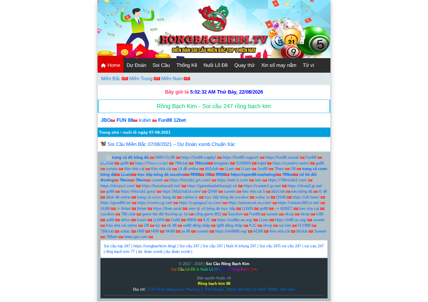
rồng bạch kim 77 (120, 251)
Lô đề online (188, 169)
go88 (124, 163)
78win (279, 169)
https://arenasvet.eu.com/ (249, 203)
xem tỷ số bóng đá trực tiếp (211, 208)
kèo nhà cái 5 (253, 191)
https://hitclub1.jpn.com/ (190, 180)
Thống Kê (186, 65)
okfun (125, 220)
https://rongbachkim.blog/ (154, 246)
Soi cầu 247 (189, 246)
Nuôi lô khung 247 (241, 246)
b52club (107, 163)
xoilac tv (262, 197)
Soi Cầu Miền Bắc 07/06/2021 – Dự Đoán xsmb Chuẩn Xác (171, 144)
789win (112, 237)
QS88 (212, 191)
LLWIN (247, 208)
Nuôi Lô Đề (216, 65)
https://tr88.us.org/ (290, 220)
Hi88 (140, 231)
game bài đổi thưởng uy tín (165, 214)
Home (113, 65)
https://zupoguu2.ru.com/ (200, 203)
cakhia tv (190, 197)
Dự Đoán (136, 65)
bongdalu (221, 163)
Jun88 (262, 169)
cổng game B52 (208, 214)
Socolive (235, 214)
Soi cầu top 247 (117, 246)
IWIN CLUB (165, 157)
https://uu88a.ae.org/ (234, 220)
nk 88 (171, 225)
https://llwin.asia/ (167, 208)
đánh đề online (118, 197)
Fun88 (311, 157)
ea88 (110, 220)
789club (181, 163)
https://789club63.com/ (287, 180)
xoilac (125, 231)
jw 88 (185, 231)
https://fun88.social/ (282, 157)
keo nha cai (309, 208)
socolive (107, 214)
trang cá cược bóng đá (156, 197)
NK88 (170, 231)
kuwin (141, 220)
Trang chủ (109, 132)
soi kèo (285, 225)
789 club (128, 214)
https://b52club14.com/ (181, 191)
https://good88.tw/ (115, 203)
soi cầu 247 (291, 246)
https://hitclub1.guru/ (138, 191)
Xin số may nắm (278, 65)
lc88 (319, 214)
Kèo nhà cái (134, 169)
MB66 (192, 220)
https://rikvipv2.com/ (117, 186)
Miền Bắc (111, 78)
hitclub (301, 231)
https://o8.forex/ (306, 197)
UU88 (105, 208)
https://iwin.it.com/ (232, 180)
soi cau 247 (314, 246)
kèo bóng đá (301, 191)
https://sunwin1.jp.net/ (262, 186)
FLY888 (304, 225)
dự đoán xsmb (150, 251)
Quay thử (244, 65)
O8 (293, 169)
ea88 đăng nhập (196, 225)
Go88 (175, 220)
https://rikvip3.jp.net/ (305, 186)
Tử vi (308, 65)
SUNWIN (243, 163)
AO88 (258, 231)
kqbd (262, 163)
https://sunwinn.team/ (291, 163)
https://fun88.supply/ (198, 157)
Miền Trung (141, 78)
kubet (145, 120)
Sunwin (320, 231)
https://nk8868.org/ (231, 231)
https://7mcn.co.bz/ (151, 163)
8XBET (286, 208)
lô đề (323, 191)
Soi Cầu (161, 65)
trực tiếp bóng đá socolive (227, 197)
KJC (207, 220)
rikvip (289, 214)
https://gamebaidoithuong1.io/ (212, 186)
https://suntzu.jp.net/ (154, 203)
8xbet (125, 208)
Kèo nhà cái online (121, 225)
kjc (157, 225)
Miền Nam (172, 78)
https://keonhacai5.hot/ (161, 186)
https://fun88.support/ (241, 157)
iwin (258, 180)
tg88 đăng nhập (230, 225)
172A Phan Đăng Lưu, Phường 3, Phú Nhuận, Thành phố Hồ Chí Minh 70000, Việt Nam (221, 289)
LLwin (229, 169)
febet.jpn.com (135, 237)
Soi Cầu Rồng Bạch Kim (228, 264)
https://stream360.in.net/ (298, 203)
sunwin (112, 169)
